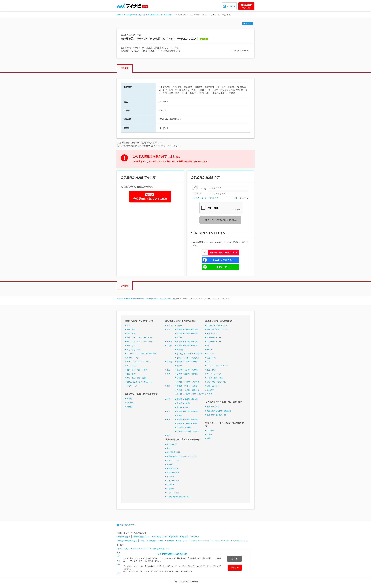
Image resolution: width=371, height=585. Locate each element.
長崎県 (195, 419)
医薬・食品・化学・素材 (136, 378)
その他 (209, 394)
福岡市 (188, 431)
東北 (168, 329)
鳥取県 (179, 399)
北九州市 (180, 431)
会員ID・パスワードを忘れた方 (206, 198)
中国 (168, 399)
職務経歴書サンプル (142, 537)
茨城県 (179, 342)
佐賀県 (187, 419)
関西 (168, 386)
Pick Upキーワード (140, 549)
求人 (127, 549)
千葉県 (187, 346)
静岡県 (187, 374)
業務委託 (130, 407)
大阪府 (195, 386)
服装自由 (170, 477)
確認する (235, 567)
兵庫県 (179, 390)
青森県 (179, 329)
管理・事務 (131, 333)
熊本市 (196, 431)
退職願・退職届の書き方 (127, 541)
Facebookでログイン (223, 260)
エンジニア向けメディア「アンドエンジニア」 (231, 541)
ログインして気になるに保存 (220, 220)
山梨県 (187, 362)
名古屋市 (195, 382)
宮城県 (195, 329)
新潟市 (179, 366)
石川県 (187, 370)
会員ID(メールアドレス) (199, 188)
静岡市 (179, 382)
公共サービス (132, 386)
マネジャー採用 (173, 493)
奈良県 (187, 390)
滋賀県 (179, 386)
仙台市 (179, 338)
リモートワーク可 (174, 460)
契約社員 (130, 403)
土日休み (210, 430)
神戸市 (201, 394)
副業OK (170, 464)
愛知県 (195, 374)
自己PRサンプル (160, 537)
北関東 (169, 342)
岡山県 (195, 399)
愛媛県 (195, 411)
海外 (168, 436)
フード (209, 362)
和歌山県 (195, 390)
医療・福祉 (131, 346)
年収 (143, 541)
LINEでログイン (223, 267)
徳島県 (179, 411)
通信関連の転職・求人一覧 (135, 15)
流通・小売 (211, 358)
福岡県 (179, 419)
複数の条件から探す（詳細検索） (220, 411)
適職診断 (152, 541)
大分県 (187, 424)
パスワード (197, 193)
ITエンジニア (132, 366)
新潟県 (179, 362)
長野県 (195, 362)
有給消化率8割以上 (174, 452)
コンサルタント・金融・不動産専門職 (141, 354)
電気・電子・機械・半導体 (137, 370)
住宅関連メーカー (214, 338)
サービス (210, 350)
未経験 (209, 434)
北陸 (168, 370)
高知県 (179, 415)
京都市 (179, 394)
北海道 (169, 326)
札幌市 (179, 326)
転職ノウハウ (183, 541)
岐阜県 (179, 374)
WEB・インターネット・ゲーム (139, 362)
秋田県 (179, 333)
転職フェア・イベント (200, 541)
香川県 (187, 411)
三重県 (179, 378)
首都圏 (169, 346)
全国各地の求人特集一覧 (216, 415)
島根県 (187, 399)
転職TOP (120, 15)
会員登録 (246, 6)
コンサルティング (214, 374)
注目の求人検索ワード (160, 549)
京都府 (187, 386)
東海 (168, 374)
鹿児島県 (180, 427)
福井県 (195, 370)
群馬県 (195, 342)
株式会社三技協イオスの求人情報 (160, 15)
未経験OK (170, 485)
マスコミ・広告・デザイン (217, 366)
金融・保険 (211, 370)
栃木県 (187, 342)
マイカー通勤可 (173, 481)
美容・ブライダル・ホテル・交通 (140, 342)
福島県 (195, 333)
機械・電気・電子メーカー (217, 329)
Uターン (195, 537)
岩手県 (187, 329)
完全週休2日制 (172, 468)
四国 (168, 411)
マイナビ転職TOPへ (128, 525)
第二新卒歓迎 (172, 444)
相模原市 (195, 358)
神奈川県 (180, 350)
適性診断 (184, 537)
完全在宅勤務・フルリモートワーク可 (181, 456)
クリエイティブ (133, 358)
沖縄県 (188, 427)
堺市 (194, 394)
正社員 (129, 399)
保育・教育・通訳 (133, 350)
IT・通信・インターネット (217, 326)
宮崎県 (195, 424)
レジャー (210, 354)
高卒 (208, 438)
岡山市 (179, 407)
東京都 (195, 346)
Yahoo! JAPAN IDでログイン (223, 252)
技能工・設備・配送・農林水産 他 (140, 382)
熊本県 (179, 424)
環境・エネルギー (214, 386)
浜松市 (187, 382)
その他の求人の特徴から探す (178, 497)
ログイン (231, 6)
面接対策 (170, 541)
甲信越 (169, 362)
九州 (168, 419)
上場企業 (170, 489)
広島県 (179, 403)
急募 (168, 448)
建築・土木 (131, 374)
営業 (128, 326)
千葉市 (190, 354)
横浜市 (179, 358)
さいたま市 (181, 354)
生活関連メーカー (214, 342)
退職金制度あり (173, 472)
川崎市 (187, 358)
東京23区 (199, 354)
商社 (208, 346)
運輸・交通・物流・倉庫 (216, 382)
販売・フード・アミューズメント (140, 338)
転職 (120, 549)
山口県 (187, 403)
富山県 (179, 370)
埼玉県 (179, 346)
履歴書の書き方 (124, 537)
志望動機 (174, 537)
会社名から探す (213, 407)
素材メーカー (212, 333)
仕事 (161, 541)
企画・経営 (131, 329)
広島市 (187, 407)
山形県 (187, 333)
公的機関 (210, 390)
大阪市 (187, 394)
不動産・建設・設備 (215, 378)
